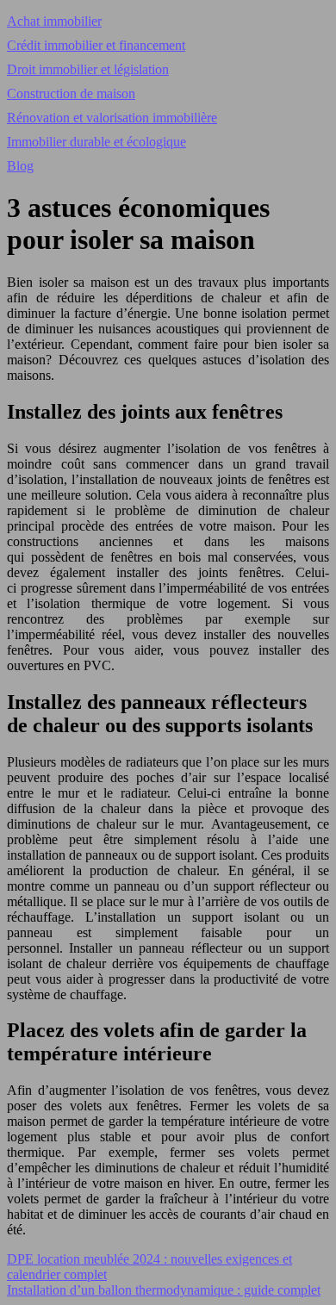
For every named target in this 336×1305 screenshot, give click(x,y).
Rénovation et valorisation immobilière (112, 117)
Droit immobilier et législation (88, 69)
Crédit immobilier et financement (96, 45)
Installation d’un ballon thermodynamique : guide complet (163, 1290)
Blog (20, 165)
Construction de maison (71, 93)
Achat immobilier (54, 21)
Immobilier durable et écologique (96, 141)
